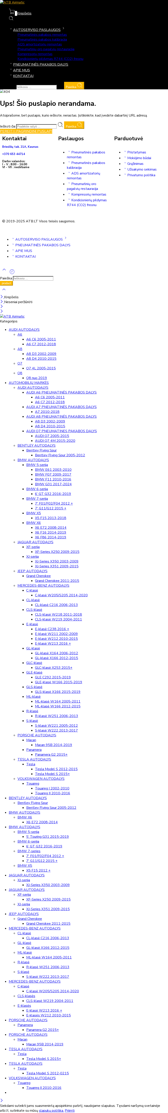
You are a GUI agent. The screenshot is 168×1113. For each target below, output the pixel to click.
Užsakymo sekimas (142, 169)
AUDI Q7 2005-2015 (52, 435)
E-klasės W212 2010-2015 (48, 1015)
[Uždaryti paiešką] (4, 292)
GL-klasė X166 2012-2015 (56, 658)
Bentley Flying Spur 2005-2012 (60, 455)
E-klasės (24, 1005)
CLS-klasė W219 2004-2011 (58, 619)
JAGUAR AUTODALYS (35, 542)
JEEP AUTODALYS (32, 571)
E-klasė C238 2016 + (52, 629)
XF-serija (33, 547)
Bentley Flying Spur (41, 450)
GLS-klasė (34, 687)
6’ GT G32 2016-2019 (53, 493)
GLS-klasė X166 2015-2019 (57, 691)
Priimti (70, 1110)
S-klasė (32, 720)
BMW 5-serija (37, 464)
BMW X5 (33, 513)
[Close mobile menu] (1, 311)
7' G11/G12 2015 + (50, 508)
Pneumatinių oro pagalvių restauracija (46, 49)
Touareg (32, 783)
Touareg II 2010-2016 (52, 793)
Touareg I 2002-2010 (52, 788)
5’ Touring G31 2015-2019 (47, 836)
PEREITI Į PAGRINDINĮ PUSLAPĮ (26, 131)
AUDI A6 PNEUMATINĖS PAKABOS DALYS (61, 392)
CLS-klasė (34, 609)
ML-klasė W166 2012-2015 (57, 706)
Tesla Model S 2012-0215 (47, 1073)
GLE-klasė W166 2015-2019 (58, 682)
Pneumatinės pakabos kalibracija (42, 39)
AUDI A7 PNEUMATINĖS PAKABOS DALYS (61, 407)
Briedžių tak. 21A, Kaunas (20, 147)
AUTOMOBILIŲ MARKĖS (29, 382)
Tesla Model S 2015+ (52, 773)
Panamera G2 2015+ (51, 754)
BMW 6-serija (37, 489)
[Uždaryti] (2, 297)
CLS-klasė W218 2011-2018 (58, 614)
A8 (20, 349)
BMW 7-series (29, 851)
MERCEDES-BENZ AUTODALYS (43, 585)
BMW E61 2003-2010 (53, 469)
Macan (31, 740)
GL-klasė (33, 648)
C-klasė (32, 590)
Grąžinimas (135, 163)
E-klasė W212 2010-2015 (56, 638)
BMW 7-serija (37, 498)
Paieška (71, 87)
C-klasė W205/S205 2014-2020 (61, 595)
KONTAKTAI (23, 76)
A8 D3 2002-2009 (41, 353)
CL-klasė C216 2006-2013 (56, 604)
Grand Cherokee (38, 576)
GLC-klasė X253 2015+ (53, 667)
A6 (20, 334)
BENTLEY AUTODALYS (37, 445)
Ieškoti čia (8, 87)
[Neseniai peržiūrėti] (12, 273)
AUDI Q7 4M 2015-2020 (55, 440)
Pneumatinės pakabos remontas (42, 34)
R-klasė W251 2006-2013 (56, 716)
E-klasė (32, 624)
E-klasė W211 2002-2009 (56, 633)
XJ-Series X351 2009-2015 (57, 566)
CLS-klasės (26, 996)
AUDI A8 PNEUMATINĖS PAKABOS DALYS (61, 416)
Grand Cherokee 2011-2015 (57, 580)
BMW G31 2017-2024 (53, 484)
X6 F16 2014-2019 (50, 532)
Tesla (30, 764)
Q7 (20, 363)
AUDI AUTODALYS (24, 329)
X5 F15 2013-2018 (50, 518)
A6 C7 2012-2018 (41, 344)
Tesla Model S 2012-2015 (56, 769)
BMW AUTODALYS (33, 460)
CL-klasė (33, 600)
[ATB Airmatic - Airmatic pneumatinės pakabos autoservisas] (12, 2)
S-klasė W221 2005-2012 (56, 725)
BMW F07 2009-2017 (53, 474)
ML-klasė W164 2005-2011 (57, 701)
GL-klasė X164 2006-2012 (56, 653)
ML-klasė (33, 696)
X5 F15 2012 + (38, 870)
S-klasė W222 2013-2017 (56, 730)
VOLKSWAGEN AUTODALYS (41, 778)
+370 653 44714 (13, 154)
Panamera (34, 749)
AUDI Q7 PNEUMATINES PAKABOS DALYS (61, 431)
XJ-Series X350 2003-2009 (57, 561)
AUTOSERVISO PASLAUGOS (37, 29)
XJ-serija (32, 556)
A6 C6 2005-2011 (41, 339)
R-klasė (32, 711)
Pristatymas (136, 152)
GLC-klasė (34, 662)
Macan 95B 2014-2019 (53, 745)
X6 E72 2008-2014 (50, 527)
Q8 (20, 373)
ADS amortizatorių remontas (40, 44)
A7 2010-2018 (47, 411)
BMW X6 (33, 522)
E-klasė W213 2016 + (53, 643)
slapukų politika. (51, 1110)
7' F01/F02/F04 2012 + (54, 503)
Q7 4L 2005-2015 (41, 368)
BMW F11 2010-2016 (53, 479)
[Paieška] (11, 19)
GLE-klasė (34, 672)
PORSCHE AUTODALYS (37, 735)
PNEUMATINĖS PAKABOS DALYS (40, 64)
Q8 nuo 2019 (36, 378)
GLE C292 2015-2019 (53, 677)
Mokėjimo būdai (139, 158)
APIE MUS (21, 70)
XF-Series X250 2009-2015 (57, 551)
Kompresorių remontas (35, 54)
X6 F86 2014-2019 (50, 537)
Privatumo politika (141, 175)
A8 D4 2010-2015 (41, 358)
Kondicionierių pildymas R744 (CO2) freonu (50, 58)
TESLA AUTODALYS (34, 759)
